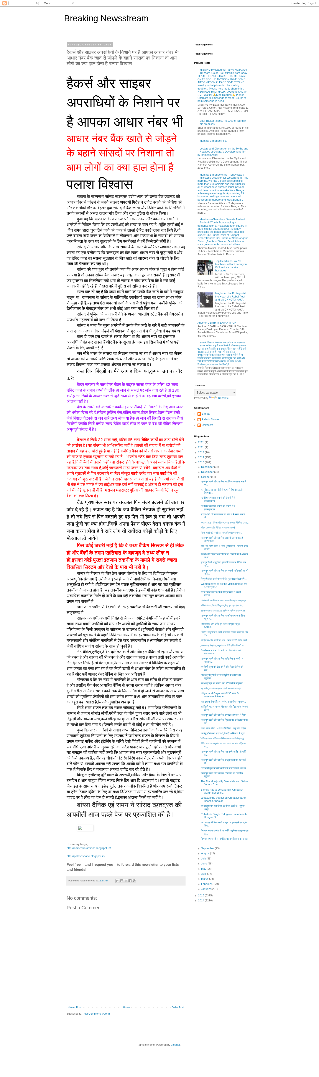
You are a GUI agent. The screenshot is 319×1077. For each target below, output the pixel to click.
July (204, 858)
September (208, 848)
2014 (201, 900)
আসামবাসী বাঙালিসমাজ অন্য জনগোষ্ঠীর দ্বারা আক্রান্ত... (224, 600)
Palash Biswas (210, 419)
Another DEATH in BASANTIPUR (216, 322)
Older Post (178, 1007)
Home (126, 1007)
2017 (201, 457)
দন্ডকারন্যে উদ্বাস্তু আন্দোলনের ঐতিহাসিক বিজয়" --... (223, 645)
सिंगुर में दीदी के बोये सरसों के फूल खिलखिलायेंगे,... (224, 578)
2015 (201, 895)
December (207, 467)
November (207, 472)
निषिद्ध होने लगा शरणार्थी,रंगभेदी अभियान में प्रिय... (224, 733)
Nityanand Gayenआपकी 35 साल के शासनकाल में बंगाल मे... (220, 695)
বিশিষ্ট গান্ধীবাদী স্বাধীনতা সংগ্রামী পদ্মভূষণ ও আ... (221, 532)
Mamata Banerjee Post (213, 140)
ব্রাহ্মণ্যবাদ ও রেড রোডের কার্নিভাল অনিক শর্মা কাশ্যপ (223, 610)
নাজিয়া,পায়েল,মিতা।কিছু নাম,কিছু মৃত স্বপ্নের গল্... (222, 605)
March (205, 878)
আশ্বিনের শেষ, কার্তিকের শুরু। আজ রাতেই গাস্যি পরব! (224, 640)
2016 (201, 462)
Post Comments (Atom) (96, 1013)
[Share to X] (126, 881)
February (206, 884)
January (206, 889)
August (205, 853)
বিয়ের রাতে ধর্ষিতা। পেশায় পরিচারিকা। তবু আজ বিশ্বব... (224, 728)
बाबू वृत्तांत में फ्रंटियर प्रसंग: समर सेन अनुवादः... (223, 701)
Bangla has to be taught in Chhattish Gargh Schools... (222, 791)
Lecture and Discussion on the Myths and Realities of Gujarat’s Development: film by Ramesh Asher (222, 151)
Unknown (207, 425)
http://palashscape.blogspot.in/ (86, 856)
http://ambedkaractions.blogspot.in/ (89, 848)
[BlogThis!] (122, 881)
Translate (223, 398)
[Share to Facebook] (130, 881)
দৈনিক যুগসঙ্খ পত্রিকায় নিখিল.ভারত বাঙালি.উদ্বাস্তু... (223, 738)
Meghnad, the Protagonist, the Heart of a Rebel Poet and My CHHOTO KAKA (230, 296)
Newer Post (74, 1007)
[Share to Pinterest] (134, 881)
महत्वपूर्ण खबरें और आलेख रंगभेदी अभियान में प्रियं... (224, 714)
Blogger (175, 1044)
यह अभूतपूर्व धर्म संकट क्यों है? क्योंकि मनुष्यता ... (223, 683)
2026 (201, 442)
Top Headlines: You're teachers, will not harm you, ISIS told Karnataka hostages (231, 266)
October (206, 477)
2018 (201, 452)
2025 (201, 447)
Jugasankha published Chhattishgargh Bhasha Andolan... (224, 799)
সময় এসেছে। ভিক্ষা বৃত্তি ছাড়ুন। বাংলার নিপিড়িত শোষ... (224, 522)
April (204, 873)
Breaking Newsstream (106, 18)
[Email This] (117, 881)
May (204, 868)
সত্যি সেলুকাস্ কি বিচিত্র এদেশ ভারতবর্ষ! (218, 527)
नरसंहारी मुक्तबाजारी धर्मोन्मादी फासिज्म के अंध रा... (224, 768)
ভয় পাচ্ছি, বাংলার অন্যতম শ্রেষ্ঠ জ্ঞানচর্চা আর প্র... (222, 688)
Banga (206, 413)
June (204, 863)
